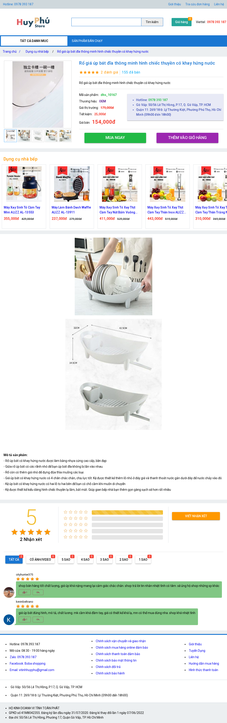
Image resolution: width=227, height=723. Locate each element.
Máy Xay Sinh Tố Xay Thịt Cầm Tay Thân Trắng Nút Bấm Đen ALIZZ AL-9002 (165, 210)
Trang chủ (11, 51)
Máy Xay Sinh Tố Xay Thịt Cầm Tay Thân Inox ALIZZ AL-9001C (118, 210)
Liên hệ (219, 4)
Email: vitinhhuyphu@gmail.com (32, 670)
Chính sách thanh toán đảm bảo (118, 654)
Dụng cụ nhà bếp (37, 51)
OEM (102, 101)
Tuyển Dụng (197, 650)
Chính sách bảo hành (110, 673)
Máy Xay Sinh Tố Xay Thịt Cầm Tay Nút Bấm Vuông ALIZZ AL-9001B (69, 210)
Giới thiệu (195, 644)
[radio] (14, 532)
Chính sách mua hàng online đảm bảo (122, 647)
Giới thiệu (174, 4)
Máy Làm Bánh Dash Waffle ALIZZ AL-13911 (23, 210)
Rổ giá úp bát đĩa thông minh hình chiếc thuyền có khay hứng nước (103, 51)
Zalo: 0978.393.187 (23, 657)
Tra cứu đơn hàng (197, 4)
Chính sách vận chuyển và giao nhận (121, 641)
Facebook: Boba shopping (27, 663)
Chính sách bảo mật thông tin (116, 660)
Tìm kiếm (152, 22)
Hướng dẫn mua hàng (204, 663)
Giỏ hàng (181, 22)
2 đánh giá (109, 72)
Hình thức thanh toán (203, 670)
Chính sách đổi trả (108, 667)
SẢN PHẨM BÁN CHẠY (87, 41)
